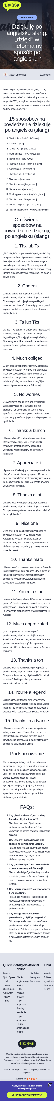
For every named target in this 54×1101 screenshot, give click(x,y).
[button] (48, 6)
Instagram (35, 977)
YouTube (34, 973)
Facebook (35, 981)
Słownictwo (27, 17)
